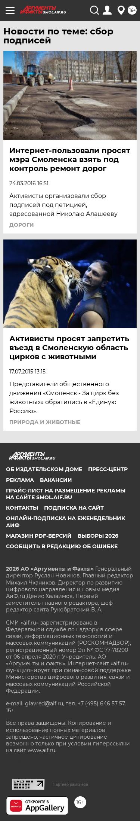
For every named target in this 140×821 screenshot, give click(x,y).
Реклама (20, 480)
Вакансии (56, 480)
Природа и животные (44, 422)
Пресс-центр (108, 469)
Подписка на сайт (74, 507)
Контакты (22, 507)
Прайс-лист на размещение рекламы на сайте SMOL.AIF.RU (65, 494)
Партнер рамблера (70, 784)
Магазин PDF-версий (39, 535)
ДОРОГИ (21, 225)
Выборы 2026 (98, 535)
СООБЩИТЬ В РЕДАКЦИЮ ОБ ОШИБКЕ (62, 546)
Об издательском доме (44, 469)
